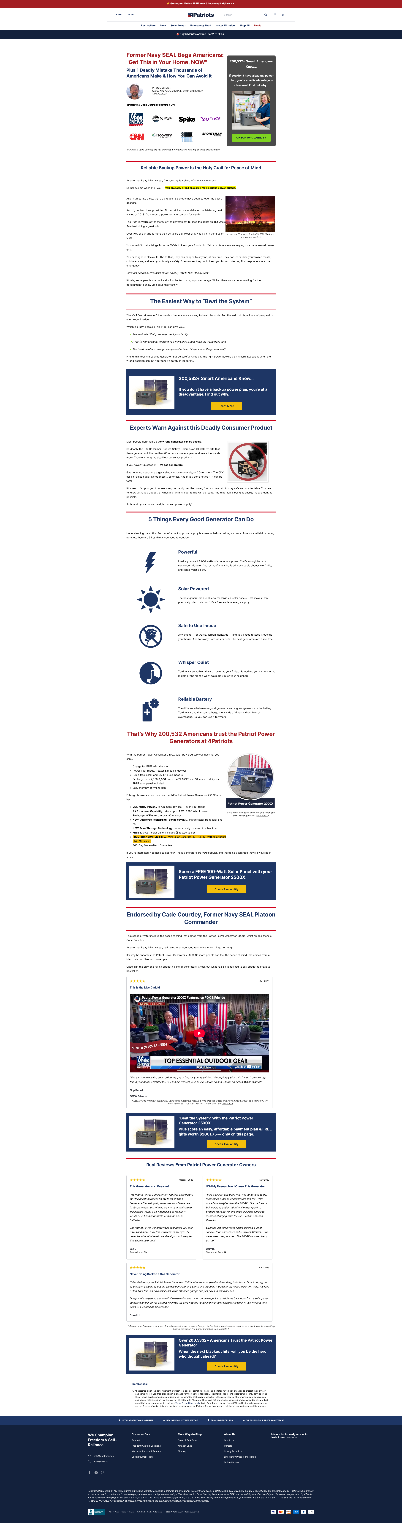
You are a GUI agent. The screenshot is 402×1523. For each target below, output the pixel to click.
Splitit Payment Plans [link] (142, 1456)
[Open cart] (283, 14)
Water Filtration (225, 25)
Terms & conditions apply (187, 1403)
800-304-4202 (101, 1461)
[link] (89, 1472)
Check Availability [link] (226, 889)
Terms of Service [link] (128, 1512)
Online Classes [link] (231, 1462)
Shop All (244, 25)
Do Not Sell (141, 1512)
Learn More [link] (226, 406)
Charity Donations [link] (233, 1451)
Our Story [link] (229, 1440)
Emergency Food (200, 25)
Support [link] (136, 1440)
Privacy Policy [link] (114, 1512)
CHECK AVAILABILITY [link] (251, 137)
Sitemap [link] (182, 1451)
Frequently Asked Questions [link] (146, 1445)
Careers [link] (228, 1445)
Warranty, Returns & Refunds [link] (146, 1451)
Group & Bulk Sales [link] (187, 1440)
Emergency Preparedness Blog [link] (240, 1456)
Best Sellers (148, 25)
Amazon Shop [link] (185, 1445)
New (163, 25)
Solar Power (178, 25)
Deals (257, 25)
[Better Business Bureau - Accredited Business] (96, 1512)
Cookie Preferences (154, 1512)
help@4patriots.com (104, 1456)
